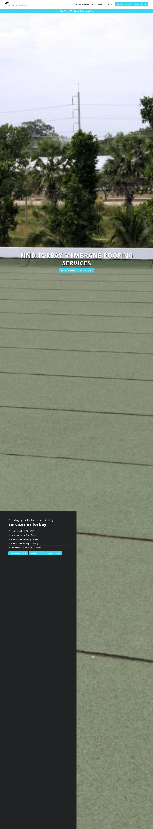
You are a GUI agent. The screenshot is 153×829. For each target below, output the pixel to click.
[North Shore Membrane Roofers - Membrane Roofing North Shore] (16, 7)
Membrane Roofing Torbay (23, 530)
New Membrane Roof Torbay (24, 535)
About (99, 4)
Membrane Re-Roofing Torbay (24, 539)
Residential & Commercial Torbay (26, 547)
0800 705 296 (141, 4)
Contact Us (108, 4)
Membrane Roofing (82, 4)
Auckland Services (18, 553)
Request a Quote (123, 4)
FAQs (93, 4)
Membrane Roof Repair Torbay (24, 543)
